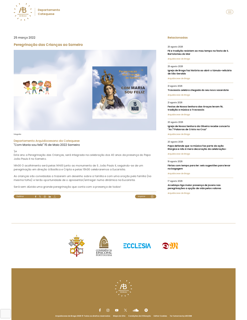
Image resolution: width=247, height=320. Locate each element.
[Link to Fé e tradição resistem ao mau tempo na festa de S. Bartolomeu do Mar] (200, 52)
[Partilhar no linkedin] (50, 197)
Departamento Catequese (49, 12)
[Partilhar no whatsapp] (45, 197)
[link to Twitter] (125, 310)
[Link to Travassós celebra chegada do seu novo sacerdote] (200, 90)
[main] (123, 118)
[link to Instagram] (107, 310)
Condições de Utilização (139, 316)
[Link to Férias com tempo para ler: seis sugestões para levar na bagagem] (200, 167)
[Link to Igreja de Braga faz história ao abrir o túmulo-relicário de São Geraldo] (200, 72)
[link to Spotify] (146, 310)
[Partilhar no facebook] (35, 197)
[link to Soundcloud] (136, 310)
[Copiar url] (55, 197)
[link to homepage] (23, 12)
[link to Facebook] (100, 310)
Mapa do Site (119, 316)
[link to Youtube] (116, 310)
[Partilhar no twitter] (40, 196)
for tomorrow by (181, 316)
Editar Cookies (160, 316)
